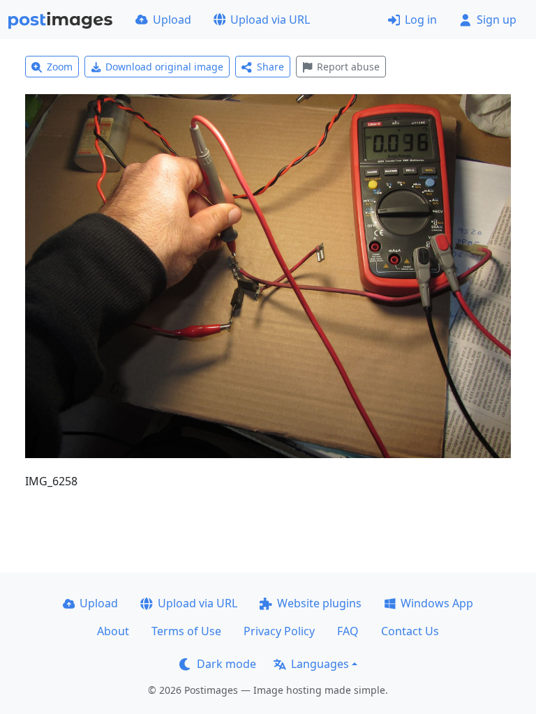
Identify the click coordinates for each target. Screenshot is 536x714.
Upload (172, 19)
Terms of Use (186, 631)
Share (270, 66)
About (113, 631)
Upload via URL (270, 19)
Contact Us (410, 631)
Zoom (60, 66)
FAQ (348, 631)
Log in (421, 19)
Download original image (164, 66)
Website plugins (319, 603)
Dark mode (226, 663)
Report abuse (348, 66)
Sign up (496, 19)
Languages (320, 663)
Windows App (437, 603)
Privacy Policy (279, 631)
